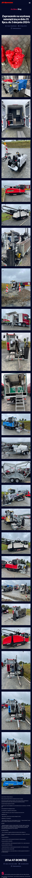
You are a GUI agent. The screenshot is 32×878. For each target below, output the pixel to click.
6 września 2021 (25, 863)
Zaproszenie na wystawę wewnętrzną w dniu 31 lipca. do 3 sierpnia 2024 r (16, 19)
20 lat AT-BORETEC (16, 860)
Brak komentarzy (17, 28)
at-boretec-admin (13, 863)
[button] (29, 2)
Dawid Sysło (14, 26)
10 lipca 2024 (23, 26)
